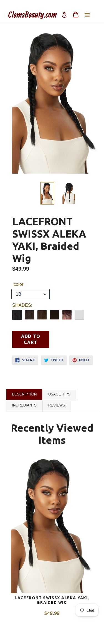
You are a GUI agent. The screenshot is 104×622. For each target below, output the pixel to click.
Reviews (56, 405)
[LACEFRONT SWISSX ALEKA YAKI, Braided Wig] (52, 526)
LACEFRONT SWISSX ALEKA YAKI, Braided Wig (52, 600)
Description (24, 394)
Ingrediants (24, 405)
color (18, 284)
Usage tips (59, 394)
